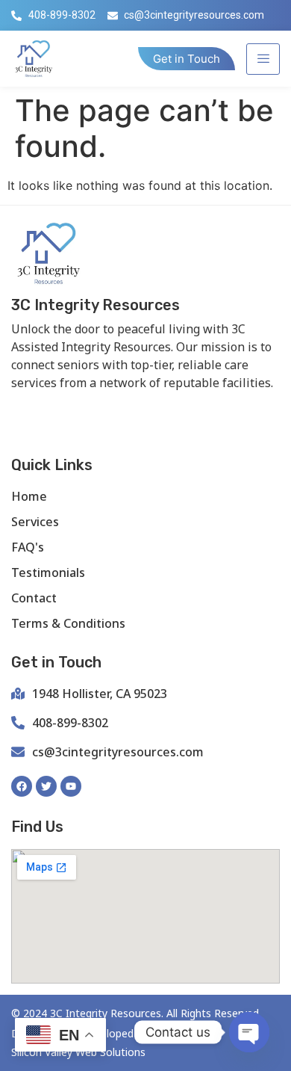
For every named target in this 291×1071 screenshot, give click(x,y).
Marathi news (195, 408)
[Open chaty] (249, 1032)
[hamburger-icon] (263, 59)
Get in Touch (186, 59)
